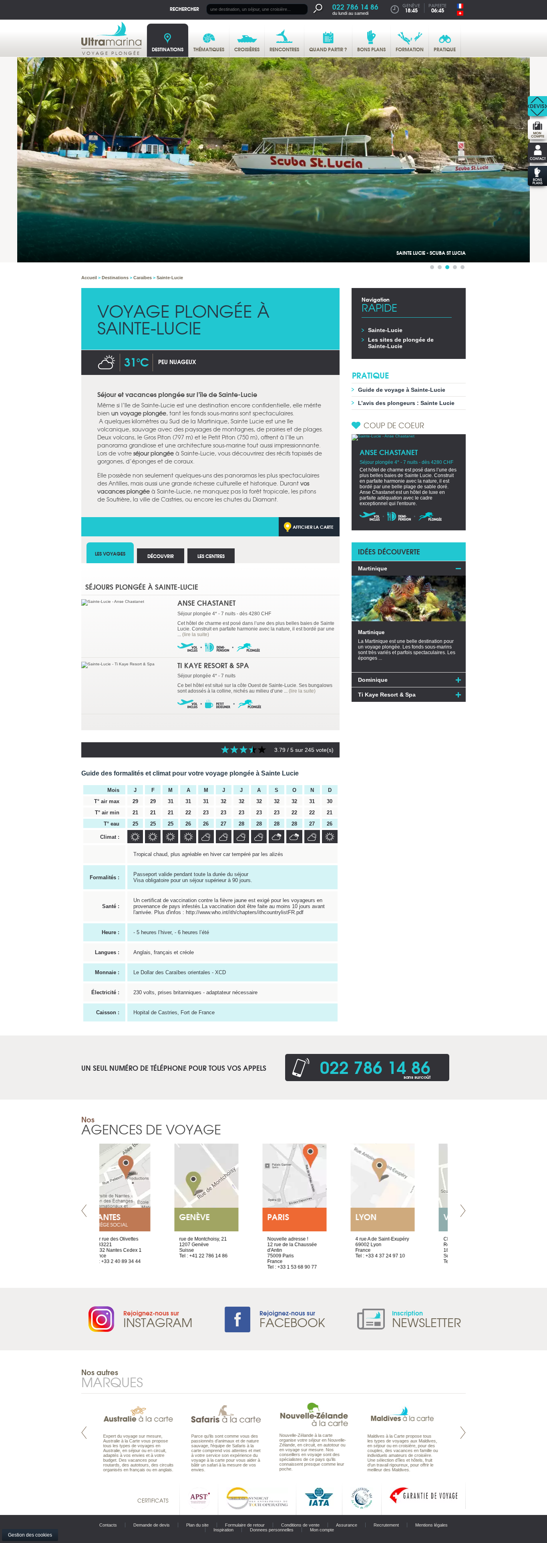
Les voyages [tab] (110, 553)
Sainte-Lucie (385, 330)
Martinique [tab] (372, 568)
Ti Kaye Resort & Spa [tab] (387, 694)
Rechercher (184, 8)
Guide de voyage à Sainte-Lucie (401, 390)
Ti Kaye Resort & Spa (213, 665)
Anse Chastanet (206, 602)
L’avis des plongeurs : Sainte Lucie (406, 403)
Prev (84, 1211)
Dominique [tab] (373, 680)
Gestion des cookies (30, 1535)
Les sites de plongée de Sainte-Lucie (401, 342)
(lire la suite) (195, 634)
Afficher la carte (313, 526)
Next (463, 1211)
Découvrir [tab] (160, 556)
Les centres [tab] (211, 556)
